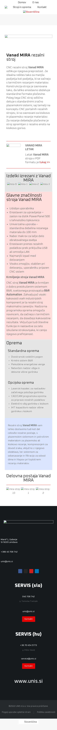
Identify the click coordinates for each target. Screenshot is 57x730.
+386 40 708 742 (9, 552)
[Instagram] (26, 571)
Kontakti (29, 619)
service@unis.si (28, 659)
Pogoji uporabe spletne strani (16, 712)
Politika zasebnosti (46, 712)
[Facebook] (20, 571)
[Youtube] (31, 571)
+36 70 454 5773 (28, 645)
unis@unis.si (7, 561)
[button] (11, 184)
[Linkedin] (37, 571)
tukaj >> (44, 162)
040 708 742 (28, 596)
